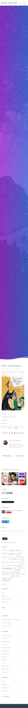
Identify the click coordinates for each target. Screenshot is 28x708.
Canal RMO (4, 638)
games (9, 558)
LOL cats (3, 565)
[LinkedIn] (17, 433)
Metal (14, 565)
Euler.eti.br (4, 584)
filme (9, 557)
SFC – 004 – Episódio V (6, 622)
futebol (16, 557)
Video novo (7, 578)
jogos (23, 563)
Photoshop (7, 568)
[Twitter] (12, 433)
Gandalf (14, 559)
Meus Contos (4, 653)
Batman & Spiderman (7, 455)
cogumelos (4, 553)
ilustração (16, 562)
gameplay (21, 557)
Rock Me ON (9, 2)
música (19, 566)
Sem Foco (5, 572)
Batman (5, 426)
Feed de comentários (6, 598)
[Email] (23, 433)
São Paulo (18, 574)
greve (23, 560)
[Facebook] (9, 433)
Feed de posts (4, 595)
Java (20, 563)
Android (3, 550)
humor (7, 562)
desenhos (19, 553)
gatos (23, 558)
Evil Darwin (4, 644)
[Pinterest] (14, 433)
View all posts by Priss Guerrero (16, 447)
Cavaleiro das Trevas (10, 427)
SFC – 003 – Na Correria (6, 625)
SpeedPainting (5, 669)
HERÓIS (22, 426)
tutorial (13, 576)
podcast (15, 568)
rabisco (20, 568)
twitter (18, 576)
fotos (13, 557)
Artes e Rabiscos (5, 635)
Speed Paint (5, 574)
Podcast (3, 659)
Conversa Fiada (5, 641)
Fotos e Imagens (5, 647)
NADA (18, 369)
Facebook (4, 557)
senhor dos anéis (14, 572)
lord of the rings (9, 565)
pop (2, 662)
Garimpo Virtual (5, 650)
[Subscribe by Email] (5, 522)
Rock (24, 568)
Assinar (4, 538)
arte (7, 550)
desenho (12, 554)
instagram (21, 562)
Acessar (3, 592)
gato (19, 559)
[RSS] (20, 433)
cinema (21, 551)
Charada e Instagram (16, 427)
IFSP (11, 562)
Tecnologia (4, 672)
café (21, 550)
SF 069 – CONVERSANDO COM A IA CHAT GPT (11, 619)
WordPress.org (5, 602)
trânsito (23, 574)
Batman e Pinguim (20, 455)
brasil (17, 550)
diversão (19, 555)
